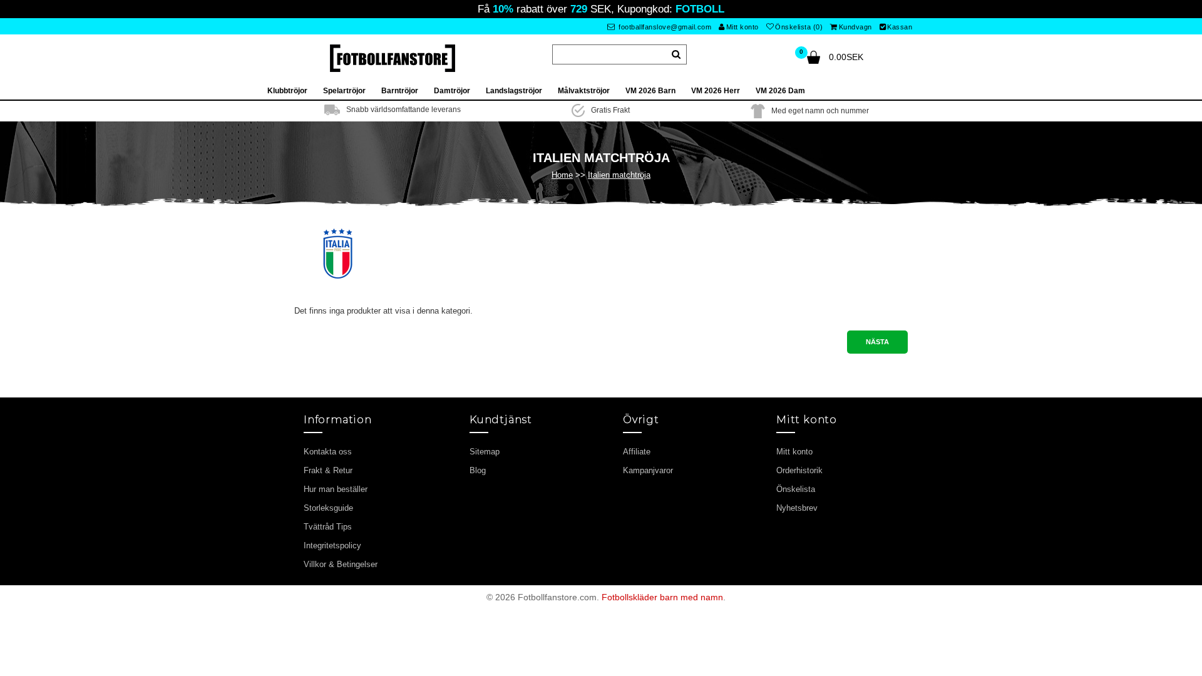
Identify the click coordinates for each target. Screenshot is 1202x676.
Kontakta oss (328, 451)
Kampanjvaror (648, 470)
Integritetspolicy (332, 545)
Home (562, 175)
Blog (478, 470)
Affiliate (636, 451)
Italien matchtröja (619, 175)
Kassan (899, 27)
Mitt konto (742, 27)
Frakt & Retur (328, 470)
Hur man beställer (335, 489)
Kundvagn (855, 27)
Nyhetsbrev (797, 508)
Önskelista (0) (799, 27)
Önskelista (795, 489)
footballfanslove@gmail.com (664, 27)
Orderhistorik (799, 470)
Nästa (877, 342)
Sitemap (485, 451)
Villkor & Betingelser (341, 564)
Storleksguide (328, 508)
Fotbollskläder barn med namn (662, 597)
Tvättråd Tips (328, 526)
